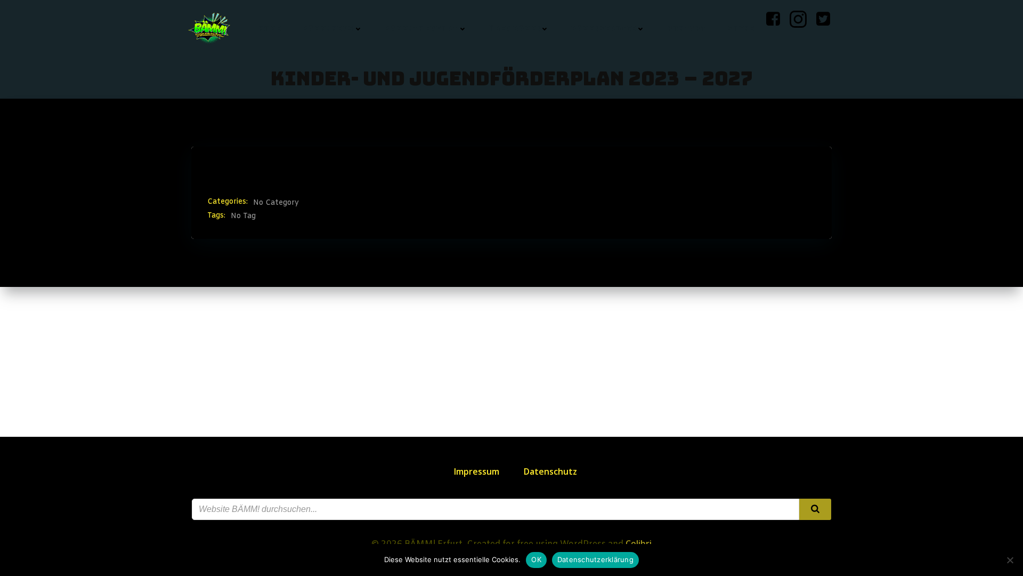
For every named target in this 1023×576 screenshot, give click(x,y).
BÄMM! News (327, 29)
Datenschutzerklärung (595, 559)
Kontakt (686, 29)
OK (536, 559)
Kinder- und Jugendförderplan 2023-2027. (451, 169)
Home (269, 29)
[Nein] (1009, 560)
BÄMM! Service (603, 29)
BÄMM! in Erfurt (421, 29)
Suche (740, 29)
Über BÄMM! (514, 29)
